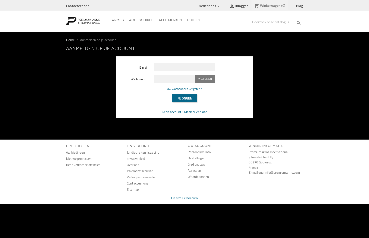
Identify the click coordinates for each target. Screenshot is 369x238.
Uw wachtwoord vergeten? (184, 89)
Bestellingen (196, 158)
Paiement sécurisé (140, 170)
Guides (193, 20)
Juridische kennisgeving (143, 152)
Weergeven (205, 79)
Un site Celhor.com (184, 197)
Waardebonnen (198, 176)
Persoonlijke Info (199, 151)
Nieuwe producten (79, 158)
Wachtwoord (139, 79)
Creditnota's (196, 164)
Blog (299, 5)
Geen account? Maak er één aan (184, 111)
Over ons (133, 164)
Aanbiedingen (75, 152)
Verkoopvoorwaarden (142, 177)
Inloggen (184, 98)
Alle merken (170, 20)
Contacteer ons (77, 5)
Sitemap (133, 189)
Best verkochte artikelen (83, 164)
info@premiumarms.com (282, 172)
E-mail (143, 67)
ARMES (118, 20)
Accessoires (141, 20)
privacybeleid (136, 158)
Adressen (194, 170)
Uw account (200, 145)
